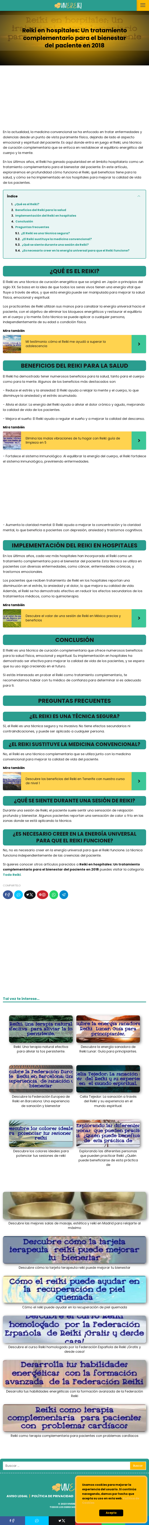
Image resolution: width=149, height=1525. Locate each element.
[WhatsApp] (53, 894)
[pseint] (72, 1491)
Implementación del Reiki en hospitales (45, 216)
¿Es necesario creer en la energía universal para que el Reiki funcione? (75, 250)
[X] (30, 894)
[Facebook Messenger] (18, 894)
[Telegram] (63, 894)
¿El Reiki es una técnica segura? (45, 233)
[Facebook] (8, 894)
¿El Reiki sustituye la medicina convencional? (57, 239)
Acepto (111, 1513)
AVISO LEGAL (17, 1496)
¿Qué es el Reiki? (27, 204)
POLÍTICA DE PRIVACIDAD (52, 1496)
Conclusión (24, 221)
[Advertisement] (74, 100)
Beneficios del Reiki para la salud (40, 210)
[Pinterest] (42, 894)
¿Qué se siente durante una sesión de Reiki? (55, 245)
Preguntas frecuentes (32, 227)
